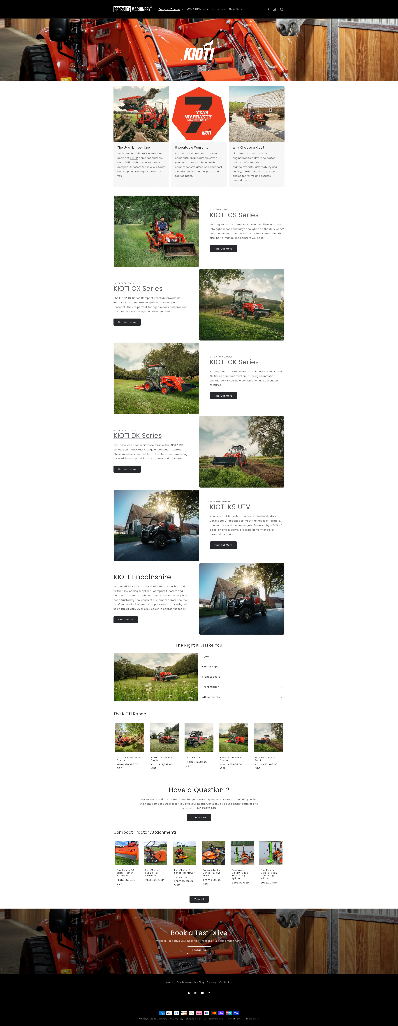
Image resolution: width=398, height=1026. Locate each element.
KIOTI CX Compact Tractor (161, 759)
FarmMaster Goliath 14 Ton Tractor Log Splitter (269, 874)
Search (169, 982)
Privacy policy (176, 1019)
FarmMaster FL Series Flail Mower (184, 871)
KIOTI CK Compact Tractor (230, 759)
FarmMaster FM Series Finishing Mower (211, 873)
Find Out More (223, 248)
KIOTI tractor (140, 586)
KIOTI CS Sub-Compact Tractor (130, 759)
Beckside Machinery (157, 1019)
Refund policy (252, 1019)
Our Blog (199, 982)
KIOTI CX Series (137, 288)
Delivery (211, 982)
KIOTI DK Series (137, 435)
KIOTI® (134, 158)
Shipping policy (193, 1019)
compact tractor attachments (133, 595)
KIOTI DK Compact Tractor (265, 759)
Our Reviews (184, 982)
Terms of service (235, 1019)
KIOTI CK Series (234, 362)
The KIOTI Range (129, 714)
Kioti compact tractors (202, 153)
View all (199, 899)
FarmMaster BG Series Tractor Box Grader (125, 873)
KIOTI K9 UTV (230, 507)
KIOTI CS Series (234, 215)
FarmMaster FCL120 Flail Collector (152, 873)
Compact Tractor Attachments (145, 832)
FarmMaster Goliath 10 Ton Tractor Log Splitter (240, 874)
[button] (171, 9)
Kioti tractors (241, 153)
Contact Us (125, 619)
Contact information (214, 1019)
